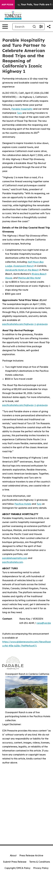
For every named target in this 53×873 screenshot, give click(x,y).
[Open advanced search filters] (41, 26)
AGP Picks (7, 4)
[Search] (34, 26)
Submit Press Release (14, 861)
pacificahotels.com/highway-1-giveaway (24, 324)
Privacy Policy (40, 868)
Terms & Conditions (39, 861)
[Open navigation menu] (5, 26)
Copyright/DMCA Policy (17, 868)
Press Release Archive (31, 855)
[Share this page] (49, 26)
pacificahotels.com (12, 562)
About (13, 855)
